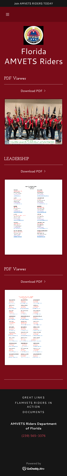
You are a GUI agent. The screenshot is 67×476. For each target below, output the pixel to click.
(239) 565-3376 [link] (33, 435)
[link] (33, 35)
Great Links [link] (33, 397)
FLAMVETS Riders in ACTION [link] (33, 405)
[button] (7, 14)
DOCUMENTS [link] (33, 412)
